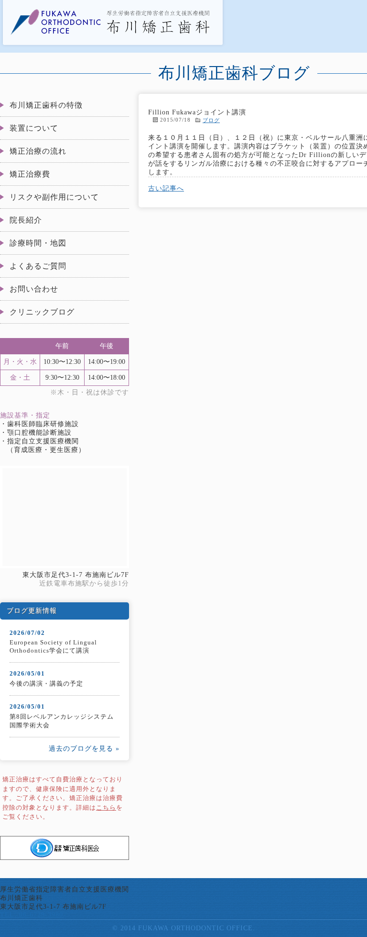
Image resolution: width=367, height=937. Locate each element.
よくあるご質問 (38, 266)
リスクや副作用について (54, 197)
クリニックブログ (42, 312)
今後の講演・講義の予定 (46, 683)
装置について (34, 128)
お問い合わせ (34, 289)
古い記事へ (166, 188)
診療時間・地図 (38, 243)
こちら (106, 807)
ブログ (211, 120)
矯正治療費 (30, 174)
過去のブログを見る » (84, 748)
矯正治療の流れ (38, 151)
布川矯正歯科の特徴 (46, 105)
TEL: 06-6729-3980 (31, 914)
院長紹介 (26, 220)
